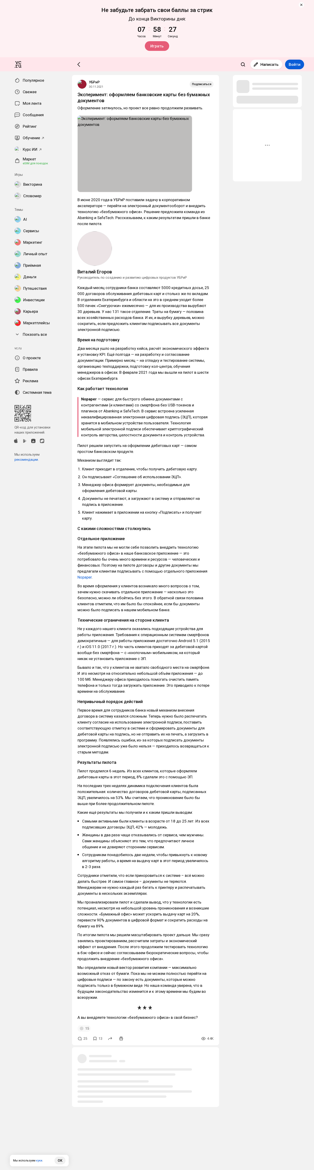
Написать (269, 64)
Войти (294, 64)
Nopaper (84, 577)
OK (60, 1160)
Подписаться (201, 84)
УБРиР (94, 82)
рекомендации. (26, 460)
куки (39, 1160)
